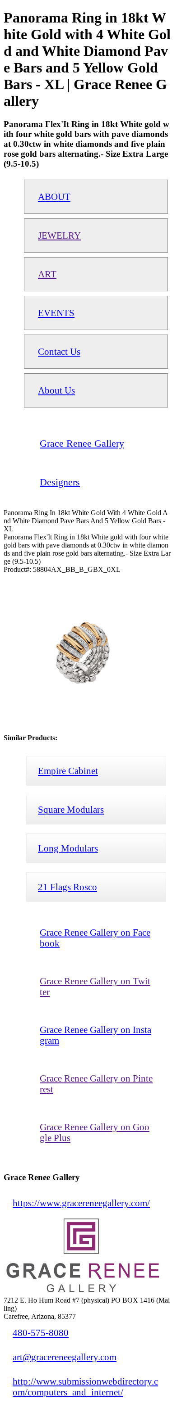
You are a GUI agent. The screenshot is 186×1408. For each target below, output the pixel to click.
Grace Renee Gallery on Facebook (95, 937)
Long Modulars (68, 848)
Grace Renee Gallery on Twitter (95, 986)
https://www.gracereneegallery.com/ (81, 1203)
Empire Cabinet (68, 770)
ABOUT (54, 196)
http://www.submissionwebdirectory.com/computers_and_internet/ (85, 1386)
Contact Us (59, 351)
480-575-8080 (41, 1332)
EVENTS (56, 313)
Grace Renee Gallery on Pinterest (96, 1083)
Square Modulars (71, 809)
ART (47, 274)
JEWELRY (59, 235)
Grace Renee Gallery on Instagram (95, 1035)
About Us (56, 390)
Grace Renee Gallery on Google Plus (94, 1132)
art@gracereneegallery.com (64, 1357)
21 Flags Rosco (67, 887)
